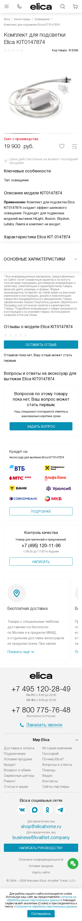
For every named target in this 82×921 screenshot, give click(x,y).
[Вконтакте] (21, 809)
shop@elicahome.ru (41, 826)
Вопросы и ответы (57, 764)
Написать (41, 562)
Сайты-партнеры (55, 786)
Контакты (50, 781)
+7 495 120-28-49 (41, 689)
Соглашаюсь (41, 914)
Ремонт (10, 781)
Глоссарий (50, 753)
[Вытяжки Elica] (41, 6)
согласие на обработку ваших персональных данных (41, 898)
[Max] (34, 809)
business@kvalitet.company (41, 837)
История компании (57, 748)
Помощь (49, 770)
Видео (47, 775)
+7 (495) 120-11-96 (41, 545)
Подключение (15, 753)
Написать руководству (41, 848)
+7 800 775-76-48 (41, 710)
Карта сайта (41, 872)
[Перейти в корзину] (75, 6)
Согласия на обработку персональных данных (45, 906)
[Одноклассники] (47, 809)
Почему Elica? (53, 759)
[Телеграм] (60, 809)
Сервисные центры (19, 775)
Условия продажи (18, 759)
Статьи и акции (16, 786)
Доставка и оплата (19, 748)
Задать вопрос (41, 426)
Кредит (10, 764)
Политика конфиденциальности (41, 859)
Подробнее (41, 511)
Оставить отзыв (41, 345)
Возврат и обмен (17, 770)
